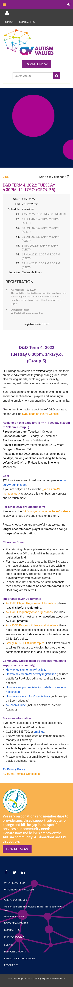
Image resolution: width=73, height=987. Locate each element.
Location (14, 272)
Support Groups (15, 951)
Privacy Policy (14, 936)
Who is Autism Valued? (19, 889)
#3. (18, 227)
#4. (18, 236)
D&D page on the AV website (40, 413)
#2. (18, 219)
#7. (18, 263)
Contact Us (27, 21)
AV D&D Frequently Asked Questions (29, 612)
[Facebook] (6, 872)
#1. (18, 214)
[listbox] (54, 177)
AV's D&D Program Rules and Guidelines (32, 625)
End (17, 203)
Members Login (14, 916)
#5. (18, 245)
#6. (18, 254)
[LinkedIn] (23, 872)
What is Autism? (14, 882)
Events (8, 944)
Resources (11, 965)
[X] (14, 872)
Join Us (8, 21)
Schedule (14, 209)
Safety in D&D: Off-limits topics (25, 643)
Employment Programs (19, 958)
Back (6, 176)
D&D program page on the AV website (46, 511)
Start (16, 199)
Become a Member (16, 923)
